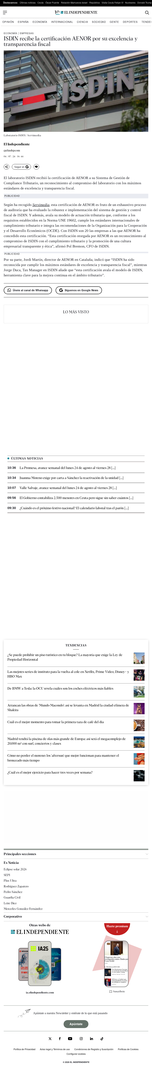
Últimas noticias (28, 2)
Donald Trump (144, 2)
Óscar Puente (52, 2)
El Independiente (17, 144)
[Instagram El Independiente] (81, 1039)
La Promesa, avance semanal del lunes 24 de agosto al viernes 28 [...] (67, 468)
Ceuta (40, 2)
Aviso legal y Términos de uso (55, 1049)
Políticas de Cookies (128, 1049)
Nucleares (130, 2)
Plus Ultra (10, 880)
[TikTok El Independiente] (101, 1039)
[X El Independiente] (50, 1039)
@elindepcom (12, 150)
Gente (114, 22)
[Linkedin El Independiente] (91, 1039)
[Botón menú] (5, 12)
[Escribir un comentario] (36, 167)
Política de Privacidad (24, 1049)
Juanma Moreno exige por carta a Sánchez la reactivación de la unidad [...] (71, 478)
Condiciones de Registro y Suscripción (93, 1049)
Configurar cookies (76, 1053)
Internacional (62, 22)
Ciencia (82, 22)
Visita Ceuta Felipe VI (112, 2)
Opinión (8, 22)
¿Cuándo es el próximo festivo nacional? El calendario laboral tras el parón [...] (74, 508)
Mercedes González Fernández (23, 909)
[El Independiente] (76, 13)
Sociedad (99, 22)
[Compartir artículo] (6, 167)
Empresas (27, 33)
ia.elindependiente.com (40, 992)
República (94, 2)
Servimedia (40, 205)
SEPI (7, 875)
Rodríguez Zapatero (16, 886)
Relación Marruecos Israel (74, 2)
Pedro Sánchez (13, 892)
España (23, 22)
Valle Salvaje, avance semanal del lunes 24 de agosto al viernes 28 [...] (68, 488)
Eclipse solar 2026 (15, 869)
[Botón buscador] (147, 13)
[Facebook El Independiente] (60, 1039)
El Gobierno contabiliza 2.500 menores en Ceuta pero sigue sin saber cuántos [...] (76, 498)
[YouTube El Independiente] (70, 1039)
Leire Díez (10, 903)
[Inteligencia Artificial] (40, 985)
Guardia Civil (12, 897)
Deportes (130, 22)
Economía (40, 22)
